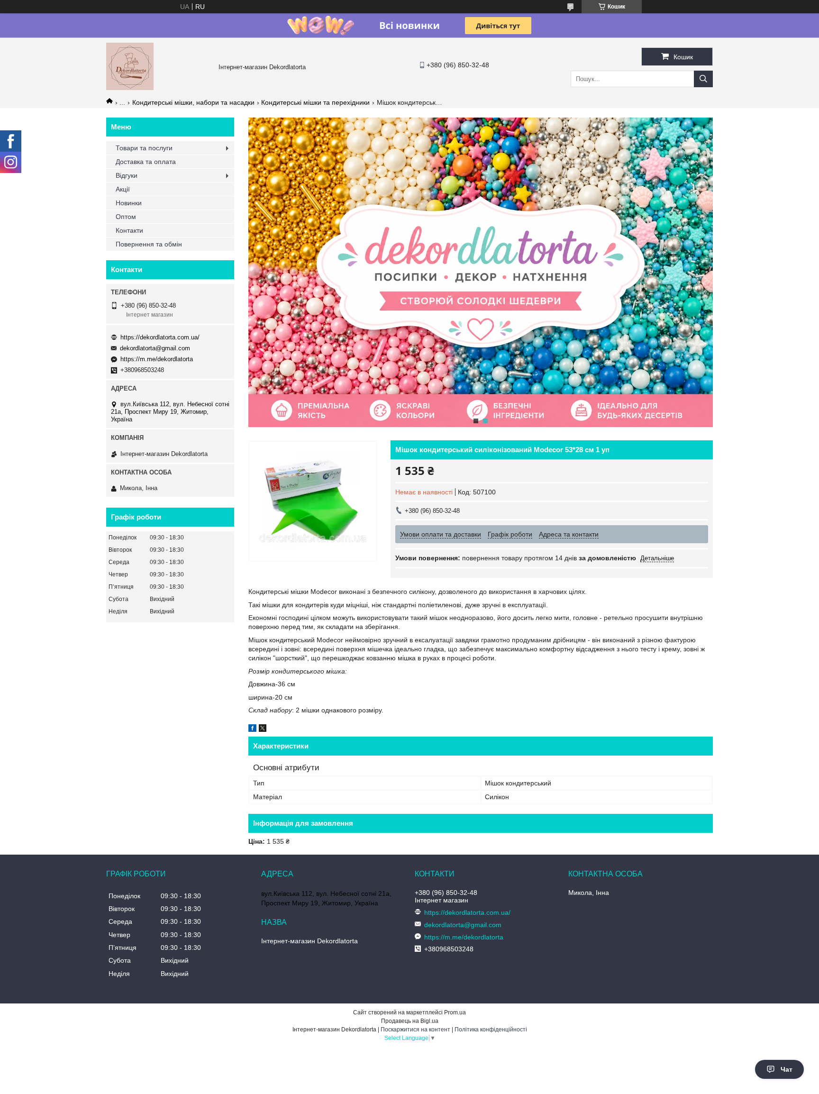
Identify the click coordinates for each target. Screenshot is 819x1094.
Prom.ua (455, 1012)
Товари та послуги (144, 148)
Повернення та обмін (149, 244)
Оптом (126, 216)
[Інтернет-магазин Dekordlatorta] (130, 87)
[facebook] (252, 729)
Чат (786, 1069)
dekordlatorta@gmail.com (155, 348)
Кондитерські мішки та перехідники (315, 102)
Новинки (129, 203)
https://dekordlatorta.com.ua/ (160, 337)
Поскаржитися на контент (415, 1029)
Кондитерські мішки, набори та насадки (193, 102)
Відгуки (126, 175)
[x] (262, 729)
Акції (123, 189)
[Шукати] (703, 79)
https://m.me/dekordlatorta (156, 359)
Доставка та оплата (146, 161)
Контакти (129, 230)
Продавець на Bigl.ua (409, 1021)
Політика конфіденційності (491, 1029)
